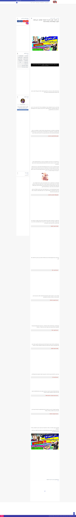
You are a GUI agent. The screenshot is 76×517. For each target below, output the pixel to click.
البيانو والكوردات (21, 55)
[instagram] (20, 0)
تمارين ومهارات (26, 62)
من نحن (42, 0)
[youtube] (16, 0)
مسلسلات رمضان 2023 (25, 65)
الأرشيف (36, 0)
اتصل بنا (44, 0)
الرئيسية (57, 18)
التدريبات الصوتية (52, 18)
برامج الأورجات (26, 60)
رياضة (31, 2)
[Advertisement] (38, 10)
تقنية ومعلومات (42, 2)
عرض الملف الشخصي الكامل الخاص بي (22, 109)
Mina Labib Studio (23, 104)
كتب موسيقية (26, 63)
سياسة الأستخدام (39, 0)
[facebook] (19, 0)
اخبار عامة (34, 2)
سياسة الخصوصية (47, 0)
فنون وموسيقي (46, 2)
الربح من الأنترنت (37, 2)
